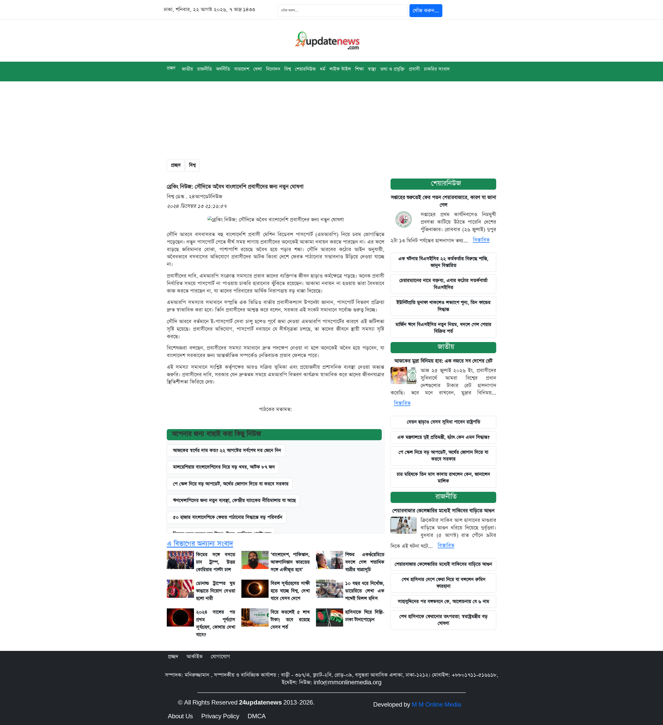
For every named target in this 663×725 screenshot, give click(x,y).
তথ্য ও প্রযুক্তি (392, 69)
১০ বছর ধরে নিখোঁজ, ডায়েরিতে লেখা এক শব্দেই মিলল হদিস (364, 591)
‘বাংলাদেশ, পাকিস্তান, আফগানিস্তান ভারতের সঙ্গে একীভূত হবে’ (290, 562)
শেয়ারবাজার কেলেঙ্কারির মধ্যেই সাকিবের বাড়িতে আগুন (443, 510)
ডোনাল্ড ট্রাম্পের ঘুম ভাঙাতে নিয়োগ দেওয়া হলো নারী (215, 591)
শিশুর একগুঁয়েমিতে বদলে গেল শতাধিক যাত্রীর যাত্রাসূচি (364, 562)
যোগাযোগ (220, 656)
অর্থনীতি (223, 69)
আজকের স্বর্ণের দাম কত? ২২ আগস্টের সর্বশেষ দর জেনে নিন (227, 450)
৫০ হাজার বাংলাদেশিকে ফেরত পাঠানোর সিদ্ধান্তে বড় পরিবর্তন (227, 517)
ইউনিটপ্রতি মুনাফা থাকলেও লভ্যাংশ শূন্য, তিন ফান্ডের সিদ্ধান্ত (444, 305)
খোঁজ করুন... (426, 10)
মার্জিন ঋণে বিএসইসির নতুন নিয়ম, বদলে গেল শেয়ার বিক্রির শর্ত (443, 328)
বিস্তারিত (481, 240)
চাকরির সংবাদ (437, 69)
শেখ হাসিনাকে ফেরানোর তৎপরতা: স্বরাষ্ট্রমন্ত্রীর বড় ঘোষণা (443, 620)
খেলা (257, 69)
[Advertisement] (331, 120)
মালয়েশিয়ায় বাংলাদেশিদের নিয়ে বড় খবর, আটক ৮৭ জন (224, 467)
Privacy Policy (220, 716)
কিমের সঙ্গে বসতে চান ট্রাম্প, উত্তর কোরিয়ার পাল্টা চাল (215, 562)
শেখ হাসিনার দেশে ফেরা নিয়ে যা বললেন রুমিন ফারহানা (443, 582)
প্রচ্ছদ (171, 68)
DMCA (257, 716)
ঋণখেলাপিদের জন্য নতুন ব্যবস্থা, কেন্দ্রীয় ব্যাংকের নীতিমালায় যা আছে (234, 500)
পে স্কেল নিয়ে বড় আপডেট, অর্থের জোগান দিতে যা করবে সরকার (443, 455)
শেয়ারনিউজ (446, 183)
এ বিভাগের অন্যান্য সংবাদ (200, 544)
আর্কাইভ (194, 656)
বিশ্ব (287, 69)
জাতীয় (187, 69)
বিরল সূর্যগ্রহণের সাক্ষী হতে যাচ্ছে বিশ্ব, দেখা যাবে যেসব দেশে (290, 591)
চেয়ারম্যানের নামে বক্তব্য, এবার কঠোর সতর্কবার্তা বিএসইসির (443, 283)
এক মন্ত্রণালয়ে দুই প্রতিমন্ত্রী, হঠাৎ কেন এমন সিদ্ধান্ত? (443, 437)
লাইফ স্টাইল (340, 69)
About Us (180, 716)
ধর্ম (322, 69)
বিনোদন (273, 69)
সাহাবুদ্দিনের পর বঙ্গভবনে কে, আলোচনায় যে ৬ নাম (443, 601)
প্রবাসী (414, 69)
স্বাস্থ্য (372, 69)
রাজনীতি (204, 69)
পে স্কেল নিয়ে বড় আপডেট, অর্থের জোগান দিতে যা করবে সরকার (231, 484)
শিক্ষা (359, 69)
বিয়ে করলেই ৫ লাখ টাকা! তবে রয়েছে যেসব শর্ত (290, 619)
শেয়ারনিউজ (305, 69)
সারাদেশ (241, 69)
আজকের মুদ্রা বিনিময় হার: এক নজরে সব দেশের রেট (443, 361)
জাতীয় (446, 347)
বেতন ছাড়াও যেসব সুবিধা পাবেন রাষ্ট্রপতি (443, 422)
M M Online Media (436, 704)
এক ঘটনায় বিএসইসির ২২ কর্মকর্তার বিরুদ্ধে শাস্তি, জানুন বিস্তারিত (443, 262)
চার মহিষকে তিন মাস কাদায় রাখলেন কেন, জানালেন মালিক (443, 477)
